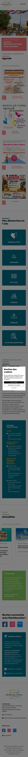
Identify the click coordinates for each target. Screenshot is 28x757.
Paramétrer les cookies (14, 385)
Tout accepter (14, 382)
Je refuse (14, 387)
